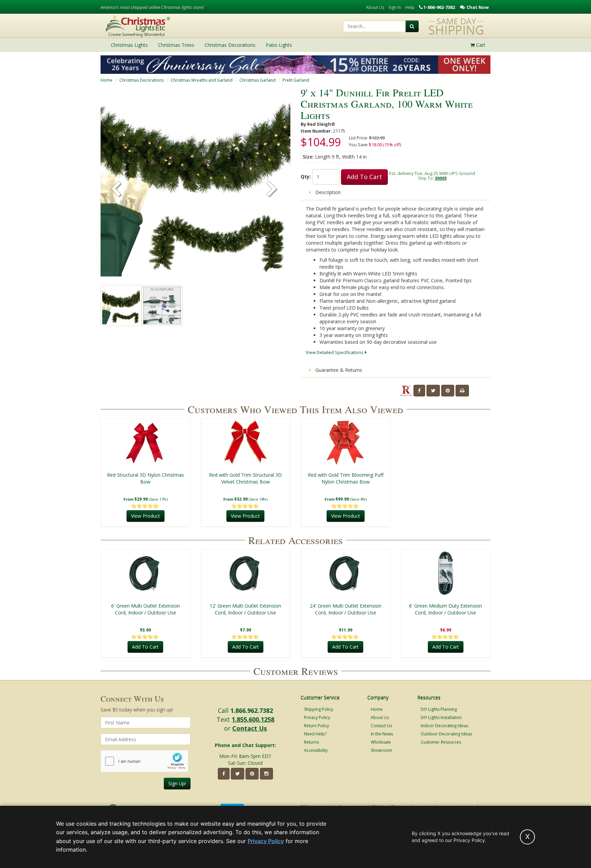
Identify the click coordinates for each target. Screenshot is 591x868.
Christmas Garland (257, 80)
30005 (441, 178)
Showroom (381, 750)
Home (107, 80)
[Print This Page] (462, 390)
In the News (382, 734)
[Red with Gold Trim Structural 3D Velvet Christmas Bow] (245, 442)
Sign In (395, 7)
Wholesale (381, 742)
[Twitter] (433, 390)
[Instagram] (266, 773)
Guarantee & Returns (338, 370)
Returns (311, 742)
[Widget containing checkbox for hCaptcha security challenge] (144, 761)
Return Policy (316, 726)
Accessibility (316, 750)
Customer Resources (441, 742)
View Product (145, 516)
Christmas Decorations (141, 80)
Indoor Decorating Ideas (444, 726)
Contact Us (249, 728)
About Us (375, 7)
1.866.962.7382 (251, 710)
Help (410, 7)
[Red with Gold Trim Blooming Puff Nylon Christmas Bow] (345, 442)
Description (327, 192)
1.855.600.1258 (253, 719)
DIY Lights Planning (439, 709)
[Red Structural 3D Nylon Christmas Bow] (145, 442)
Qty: (306, 176)
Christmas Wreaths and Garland (202, 80)
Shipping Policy (318, 709)
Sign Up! (177, 783)
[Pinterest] (447, 390)
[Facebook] (419, 390)
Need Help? (315, 734)
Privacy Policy (317, 717)
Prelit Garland (296, 80)
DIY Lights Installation (441, 717)
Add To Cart (364, 177)
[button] (272, 189)
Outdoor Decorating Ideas (446, 734)
